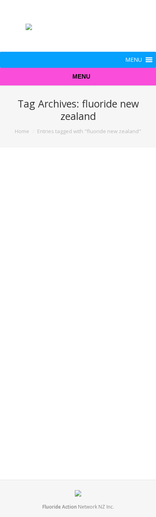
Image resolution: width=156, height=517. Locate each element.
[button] (133, 60)
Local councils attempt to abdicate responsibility (66, 327)
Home (22, 131)
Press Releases (71, 445)
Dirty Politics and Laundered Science (72, 186)
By (91, 294)
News (69, 294)
